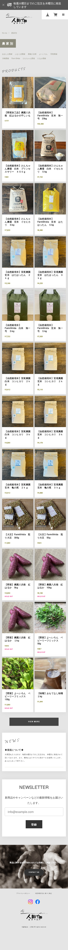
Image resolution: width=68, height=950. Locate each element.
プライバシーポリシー (23, 893)
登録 (34, 824)
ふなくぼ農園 (20, 54)
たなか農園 (41, 58)
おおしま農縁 (7, 54)
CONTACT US (34, 872)
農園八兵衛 (32, 54)
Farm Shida (16, 58)
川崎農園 (5, 58)
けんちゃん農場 (29, 58)
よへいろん (43, 54)
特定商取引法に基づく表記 (43, 893)
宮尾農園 (53, 54)
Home (4, 33)
